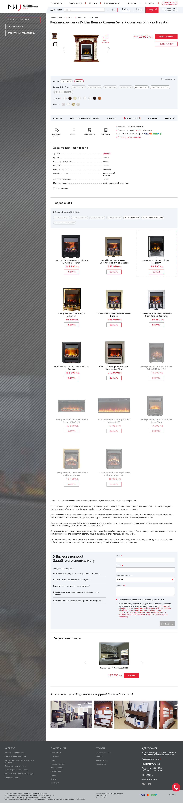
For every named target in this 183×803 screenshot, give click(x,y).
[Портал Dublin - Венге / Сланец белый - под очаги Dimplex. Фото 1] (55, 44)
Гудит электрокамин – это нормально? (71, 586)
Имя (118, 556)
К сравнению (62, 188)
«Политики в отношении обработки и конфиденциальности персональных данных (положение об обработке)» (143, 614)
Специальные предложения (22, 33)
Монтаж (93, 3)
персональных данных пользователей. (36, 797)
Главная (53, 18)
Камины (71, 18)
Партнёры (55, 783)
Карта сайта (101, 764)
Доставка (132, 3)
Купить (131, 675)
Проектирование (112, 3)
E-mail (119, 565)
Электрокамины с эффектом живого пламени (19, 761)
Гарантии (169, 118)
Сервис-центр (75, 3)
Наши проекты (57, 768)
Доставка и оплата (103, 753)
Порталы (95, 18)
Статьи (53, 775)
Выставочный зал (152, 10)
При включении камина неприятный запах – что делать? (76, 593)
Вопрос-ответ (56, 771)
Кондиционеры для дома (15, 756)
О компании (56, 3)
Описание (111, 118)
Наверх (171, 795)
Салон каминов (16, 26)
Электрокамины (83, 18)
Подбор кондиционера (125, 10)
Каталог (58, 10)
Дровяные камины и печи (15, 766)
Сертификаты (56, 753)
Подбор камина (139, 10)
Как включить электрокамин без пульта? (72, 580)
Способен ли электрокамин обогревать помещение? (77, 600)
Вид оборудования (124, 575)
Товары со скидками (18, 20)
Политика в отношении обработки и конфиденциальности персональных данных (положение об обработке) (45, 799)
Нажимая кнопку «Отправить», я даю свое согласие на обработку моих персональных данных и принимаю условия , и (145, 610)
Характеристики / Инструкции (84, 118)
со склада (137, 130)
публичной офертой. (46, 795)
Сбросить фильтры (168, 79)
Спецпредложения (12, 777)
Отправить (167, 623)
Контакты (149, 3)
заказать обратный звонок (170, 4)
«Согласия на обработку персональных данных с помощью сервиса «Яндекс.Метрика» (145, 610)
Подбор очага (132, 118)
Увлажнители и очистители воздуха (19, 773)
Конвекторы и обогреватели (16, 770)
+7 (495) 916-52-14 (169, 2)
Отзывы (54, 779)
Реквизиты (55, 756)
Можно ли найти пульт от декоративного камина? (76, 573)
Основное (57, 118)
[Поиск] (108, 10)
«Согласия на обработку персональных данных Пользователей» (144, 607)
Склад (53, 760)
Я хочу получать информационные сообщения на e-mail (141, 600)
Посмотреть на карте (150, 759)
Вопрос (120, 585)
